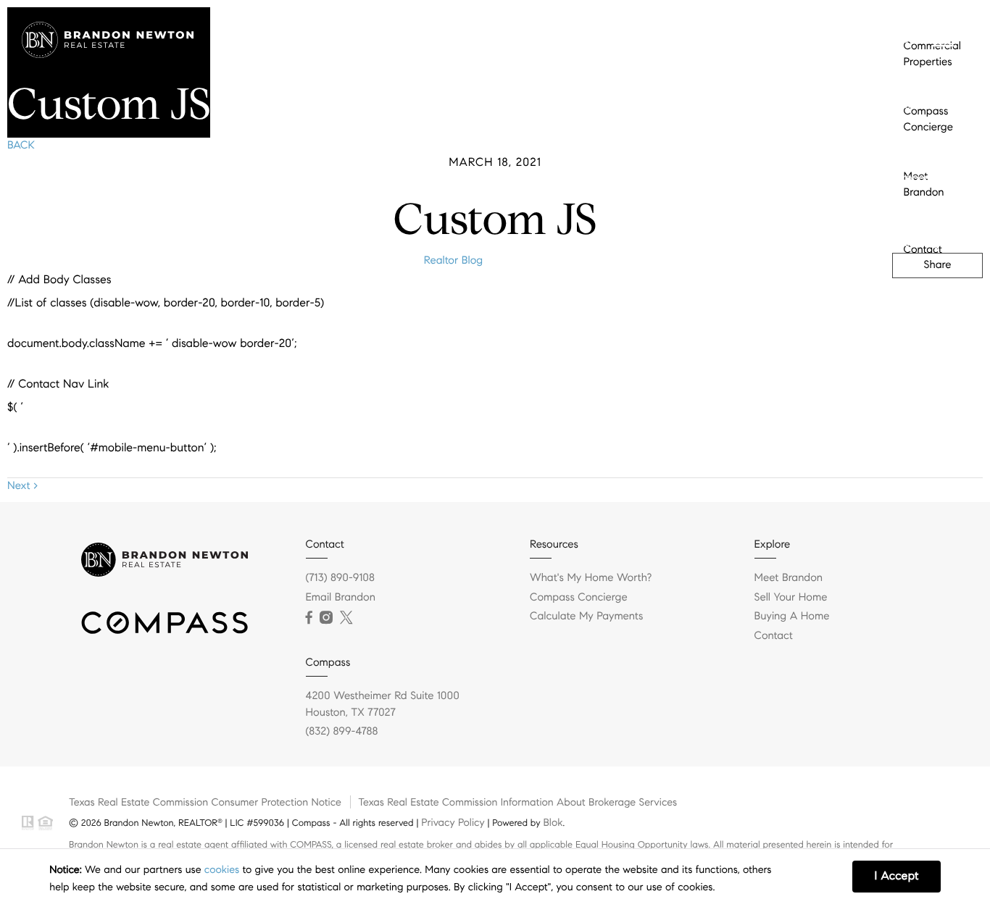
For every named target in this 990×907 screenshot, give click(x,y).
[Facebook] (309, 617)
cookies (221, 869)
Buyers (912, 39)
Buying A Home (792, 616)
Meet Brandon (917, 301)
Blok (552, 822)
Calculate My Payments (586, 616)
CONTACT (772, 44)
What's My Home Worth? (591, 578)
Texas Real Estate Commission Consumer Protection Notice (205, 801)
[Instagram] (326, 617)
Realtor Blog (453, 260)
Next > (22, 486)
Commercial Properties (925, 170)
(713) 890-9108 (865, 44)
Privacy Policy (452, 822)
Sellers (912, 105)
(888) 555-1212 (873, 306)
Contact (916, 365)
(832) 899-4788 (342, 731)
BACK (21, 145)
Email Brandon (340, 597)
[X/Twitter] (346, 617)
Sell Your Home (791, 597)
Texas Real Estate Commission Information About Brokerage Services (517, 801)
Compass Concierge (921, 236)
